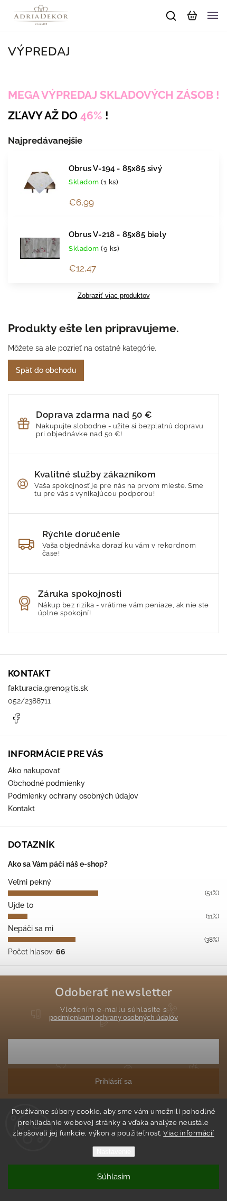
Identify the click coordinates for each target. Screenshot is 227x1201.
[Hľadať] (171, 15)
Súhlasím (113, 1176)
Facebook (16, 718)
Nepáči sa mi (30, 928)
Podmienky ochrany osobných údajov (73, 796)
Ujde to (20, 905)
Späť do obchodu (46, 370)
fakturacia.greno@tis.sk (48, 688)
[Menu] (212, 15)
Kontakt (21, 808)
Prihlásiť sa (113, 1081)
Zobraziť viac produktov (114, 295)
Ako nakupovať (34, 770)
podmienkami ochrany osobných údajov (113, 1017)
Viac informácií (188, 1133)
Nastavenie (114, 1152)
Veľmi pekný (29, 882)
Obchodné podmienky (46, 783)
